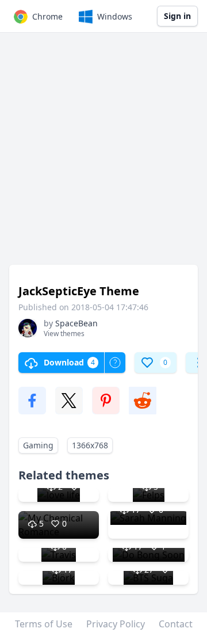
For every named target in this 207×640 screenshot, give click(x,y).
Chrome (47, 16)
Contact (176, 624)
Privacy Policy (115, 624)
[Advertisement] (103, 154)
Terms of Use (43, 624)
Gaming (38, 445)
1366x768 (90, 445)
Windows (114, 16)
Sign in (177, 15)
